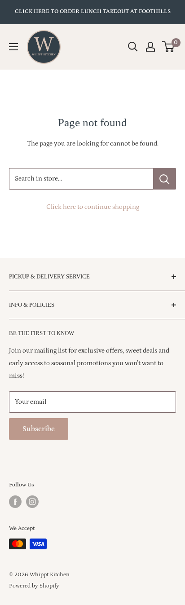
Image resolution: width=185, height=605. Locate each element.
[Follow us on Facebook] (15, 501)
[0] (168, 46)
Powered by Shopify (34, 586)
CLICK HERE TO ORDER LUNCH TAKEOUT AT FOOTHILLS (93, 11)
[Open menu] (13, 46)
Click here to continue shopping (92, 207)
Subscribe (38, 429)
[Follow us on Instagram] (32, 501)
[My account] (150, 47)
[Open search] (133, 47)
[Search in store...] (164, 179)
